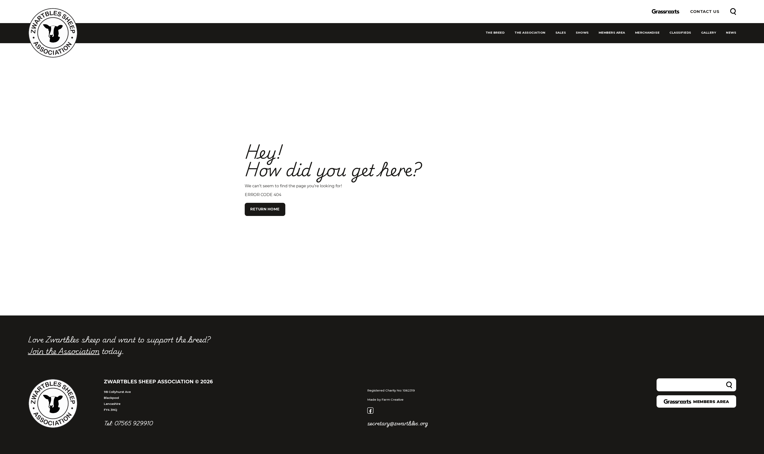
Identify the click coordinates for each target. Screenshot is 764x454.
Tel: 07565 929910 (128, 423)
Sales (560, 32)
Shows (582, 32)
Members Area (612, 32)
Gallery (708, 32)
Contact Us (704, 12)
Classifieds (680, 32)
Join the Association (63, 350)
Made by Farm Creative (385, 399)
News (731, 32)
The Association (530, 32)
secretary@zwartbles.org (397, 423)
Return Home (265, 209)
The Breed (495, 32)
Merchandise (647, 32)
